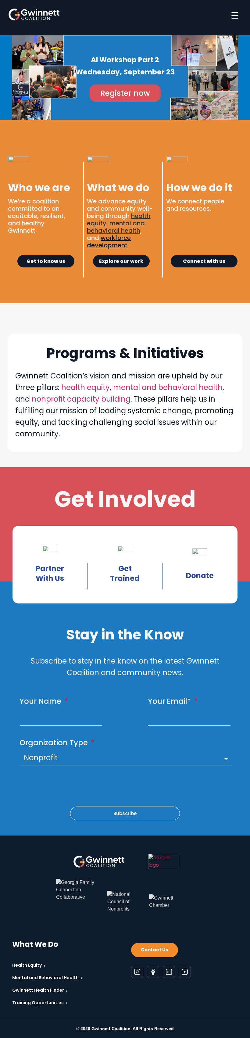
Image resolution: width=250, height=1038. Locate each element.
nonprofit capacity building (81, 399)
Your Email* (170, 701)
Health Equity (28, 965)
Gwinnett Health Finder (40, 990)
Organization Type (55, 743)
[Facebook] (153, 972)
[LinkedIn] (169, 972)
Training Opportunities (39, 1003)
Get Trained (125, 573)
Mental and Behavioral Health (47, 978)
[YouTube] (185, 972)
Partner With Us (50, 573)
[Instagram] (137, 972)
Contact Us (154, 950)
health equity (85, 387)
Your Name (41, 701)
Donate (200, 576)
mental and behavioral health (168, 387)
